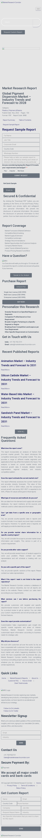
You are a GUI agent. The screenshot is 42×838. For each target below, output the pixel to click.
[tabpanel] (21, 174)
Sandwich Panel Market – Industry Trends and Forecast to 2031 (20, 417)
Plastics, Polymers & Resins (12, 110)
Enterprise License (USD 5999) (14, 297)
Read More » (5, 370)
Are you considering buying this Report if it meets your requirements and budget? (20, 166)
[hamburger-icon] (38, 8)
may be (12, 171)
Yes (5, 171)
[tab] (9, 120)
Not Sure (21, 171)
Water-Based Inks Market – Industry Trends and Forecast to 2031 (20, 398)
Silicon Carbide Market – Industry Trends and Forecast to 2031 (20, 380)
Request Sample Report (19, 129)
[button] (21, 447)
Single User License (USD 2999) (15, 292)
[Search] (37, 23)
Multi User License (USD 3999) (14, 295)
